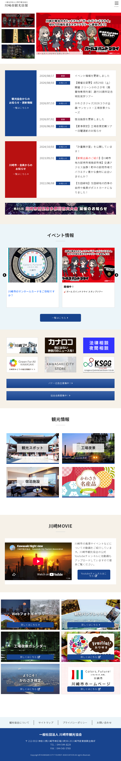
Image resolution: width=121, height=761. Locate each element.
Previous (18, 16)
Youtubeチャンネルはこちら (94, 574)
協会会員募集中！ (60, 395)
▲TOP (113, 755)
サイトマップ (45, 722)
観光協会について (19, 722)
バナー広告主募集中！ (60, 383)
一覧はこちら (20, 107)
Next (18, 56)
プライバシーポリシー (75, 722)
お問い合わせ (104, 722)
